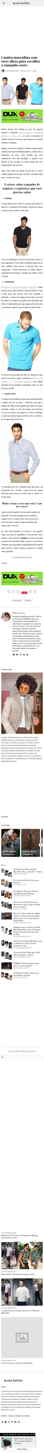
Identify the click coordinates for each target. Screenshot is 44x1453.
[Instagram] (20, 654)
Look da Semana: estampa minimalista (17, 1363)
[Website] (27, 654)
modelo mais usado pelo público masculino (20, 287)
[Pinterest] (12, 1422)
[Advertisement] (22, 22)
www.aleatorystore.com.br (22, 557)
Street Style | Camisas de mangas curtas (17, 1274)
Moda (34, 71)
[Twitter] (18, 591)
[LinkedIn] (24, 654)
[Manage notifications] (5, 1448)
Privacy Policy (22, 1449)
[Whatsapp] (30, 591)
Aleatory (17, 600)
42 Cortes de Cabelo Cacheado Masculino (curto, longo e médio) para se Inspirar (26, 904)
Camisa (28, 600)
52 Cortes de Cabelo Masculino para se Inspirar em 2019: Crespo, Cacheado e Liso (28, 943)
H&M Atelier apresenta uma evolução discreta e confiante (23, 1441)
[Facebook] (9, 591)
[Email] (35, 591)
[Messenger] (13, 591)
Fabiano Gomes (18, 613)
